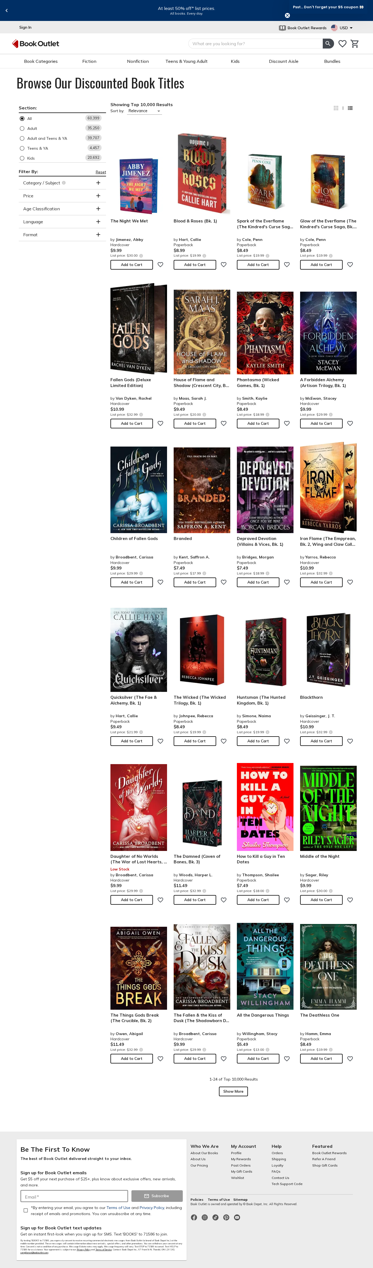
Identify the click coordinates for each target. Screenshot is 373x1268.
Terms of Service (104, 1249)
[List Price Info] (141, 255)
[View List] (350, 108)
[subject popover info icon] (64, 183)
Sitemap (240, 1199)
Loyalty (277, 1165)
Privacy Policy (84, 1249)
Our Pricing (199, 1165)
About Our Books (204, 1153)
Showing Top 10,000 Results (141, 104)
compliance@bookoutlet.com (34, 1252)
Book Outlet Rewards (329, 1153)
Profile (236, 1153)
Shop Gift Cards (325, 1165)
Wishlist (237, 1178)
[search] (328, 44)
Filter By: (28, 171)
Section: (28, 108)
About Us (198, 1159)
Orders (277, 1153)
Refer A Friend (323, 1159)
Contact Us (280, 1178)
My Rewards (241, 1159)
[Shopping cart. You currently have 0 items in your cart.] (355, 43)
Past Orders (241, 1165)
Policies (197, 1199)
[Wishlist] (342, 43)
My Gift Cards (241, 1171)
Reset (101, 172)
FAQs (276, 1171)
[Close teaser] (287, 15)
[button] (62, 118)
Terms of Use (219, 1199)
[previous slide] (6, 10)
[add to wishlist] (160, 264)
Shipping (279, 1159)
